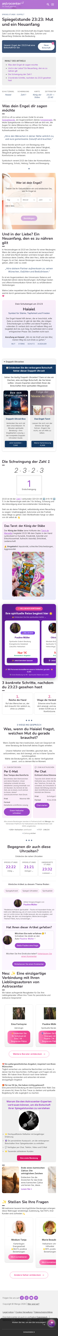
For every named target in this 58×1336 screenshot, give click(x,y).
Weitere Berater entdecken (27, 1054)
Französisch (42, 1317)
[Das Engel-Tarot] (42, 403)
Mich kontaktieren (19, 1257)
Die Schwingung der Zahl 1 (20, 74)
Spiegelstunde (8, 120)
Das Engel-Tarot (42, 419)
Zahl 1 (18, 499)
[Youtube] (31, 1298)
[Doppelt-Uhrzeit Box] (16, 403)
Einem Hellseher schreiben (17, 811)
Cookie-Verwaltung (24, 1312)
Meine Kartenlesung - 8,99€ (42, 444)
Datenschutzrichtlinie (43, 1312)
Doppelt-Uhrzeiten (15, 362)
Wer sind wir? (33, 1304)
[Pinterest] (36, 1298)
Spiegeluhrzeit (12, 891)
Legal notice (8, 1312)
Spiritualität (47, 891)
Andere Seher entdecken (27, 1275)
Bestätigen (29, 218)
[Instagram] (27, 1298)
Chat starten (42, 805)
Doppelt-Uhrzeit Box (16, 419)
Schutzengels (46, 120)
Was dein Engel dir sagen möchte (23, 65)
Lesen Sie (25, 1189)
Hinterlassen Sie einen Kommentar (29, 964)
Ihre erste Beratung (29, 1158)
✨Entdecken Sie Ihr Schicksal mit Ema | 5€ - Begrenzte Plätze (19, 1037)
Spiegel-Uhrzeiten (30, 891)
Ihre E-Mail (10, 206)
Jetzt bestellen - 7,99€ (16, 444)
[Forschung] (48, 4)
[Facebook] (22, 1298)
